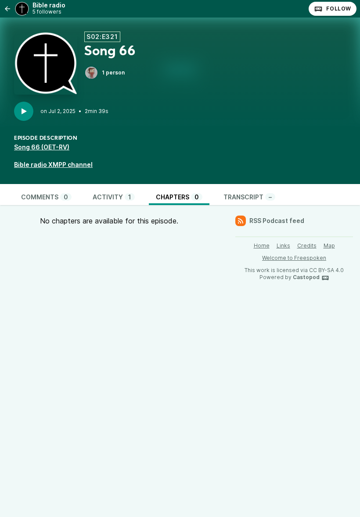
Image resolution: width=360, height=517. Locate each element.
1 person (113, 72)
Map (329, 245)
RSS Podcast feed (276, 220)
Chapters (177, 197)
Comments (44, 197)
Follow (338, 8)
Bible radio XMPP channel (53, 164)
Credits (307, 245)
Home (262, 245)
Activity (112, 197)
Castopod (306, 277)
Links (283, 245)
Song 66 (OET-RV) (41, 147)
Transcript (247, 197)
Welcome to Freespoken (294, 258)
